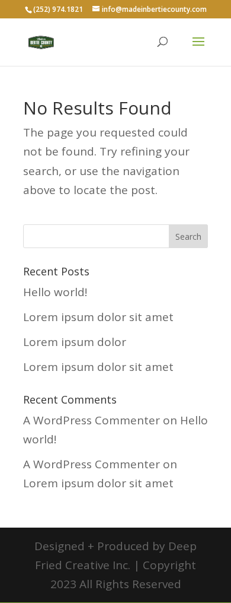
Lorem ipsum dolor (74, 342)
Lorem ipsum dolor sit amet (98, 317)
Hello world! (55, 292)
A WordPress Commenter (91, 420)
